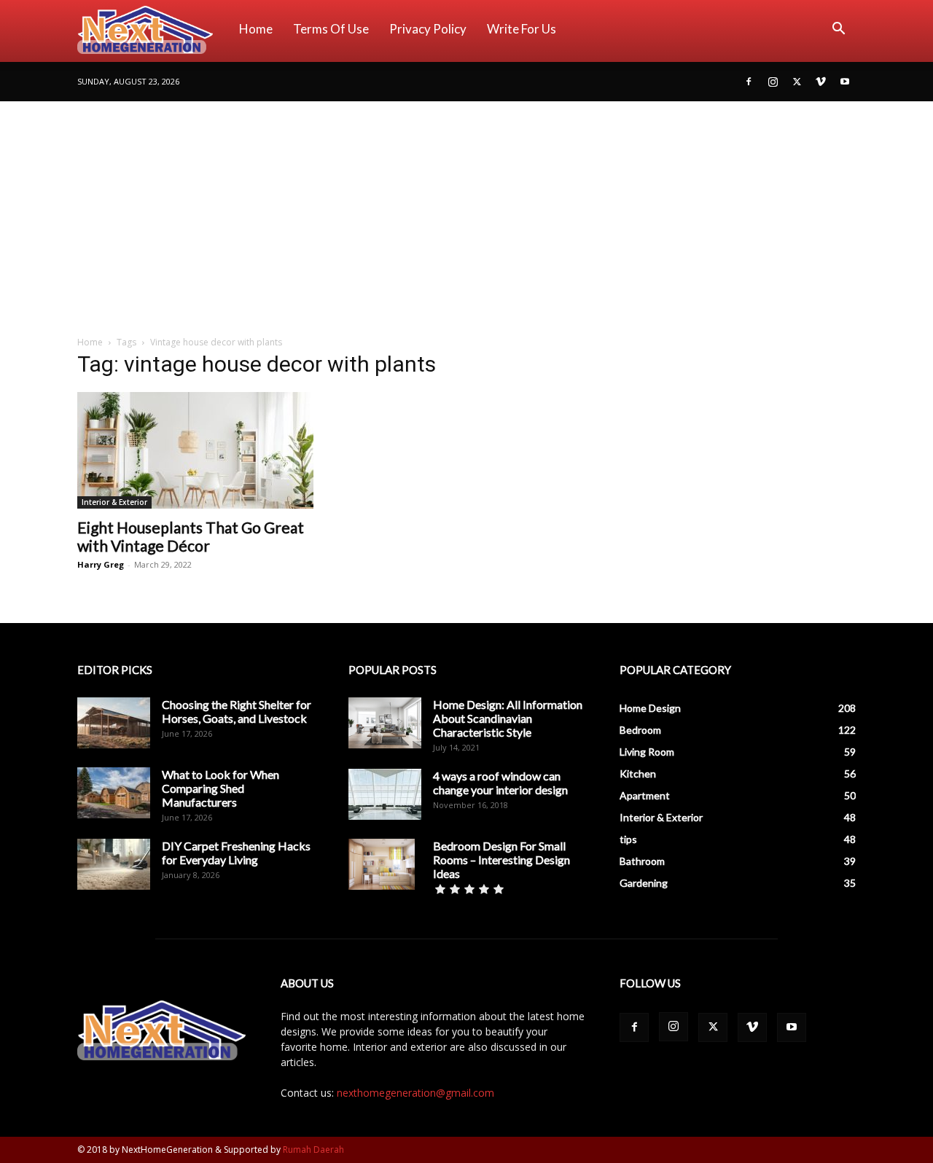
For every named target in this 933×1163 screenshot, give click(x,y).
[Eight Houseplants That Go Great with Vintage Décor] (195, 450)
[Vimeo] (821, 81)
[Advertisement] (466, 211)
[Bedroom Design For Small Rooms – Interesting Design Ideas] (381, 864)
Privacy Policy (427, 28)
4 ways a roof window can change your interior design (500, 782)
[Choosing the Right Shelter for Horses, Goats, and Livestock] (113, 722)
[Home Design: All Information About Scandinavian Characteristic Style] (384, 722)
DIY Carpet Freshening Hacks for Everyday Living (236, 852)
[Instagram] (773, 81)
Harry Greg (100, 564)
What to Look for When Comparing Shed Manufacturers (220, 788)
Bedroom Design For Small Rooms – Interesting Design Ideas (501, 859)
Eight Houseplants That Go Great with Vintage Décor (190, 536)
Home (256, 28)
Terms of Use (331, 28)
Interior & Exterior (114, 502)
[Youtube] (845, 81)
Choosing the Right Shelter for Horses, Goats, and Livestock (236, 711)
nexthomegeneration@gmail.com (415, 1093)
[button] (838, 30)
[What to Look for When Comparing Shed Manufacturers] (113, 792)
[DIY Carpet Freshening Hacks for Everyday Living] (113, 864)
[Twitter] (797, 81)
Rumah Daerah (313, 1149)
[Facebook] (749, 81)
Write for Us (521, 28)
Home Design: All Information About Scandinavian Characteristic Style (507, 718)
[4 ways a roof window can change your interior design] (384, 794)
